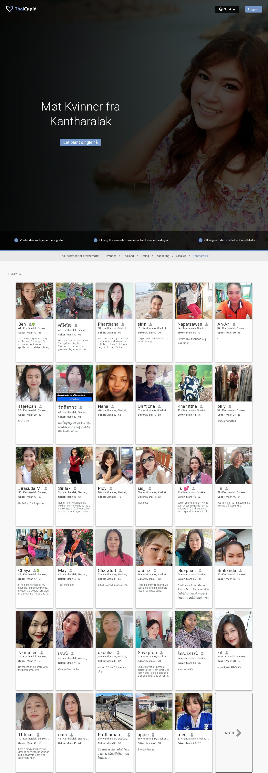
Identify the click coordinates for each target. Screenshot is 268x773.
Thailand (128, 256)
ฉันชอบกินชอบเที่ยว (69, 669)
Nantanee (27, 652)
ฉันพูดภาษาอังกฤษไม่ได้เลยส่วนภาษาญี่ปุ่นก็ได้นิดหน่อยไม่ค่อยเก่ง (113, 753)
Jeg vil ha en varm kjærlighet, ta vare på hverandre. (233, 504)
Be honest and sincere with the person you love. (33, 668)
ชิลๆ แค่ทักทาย (146, 749)
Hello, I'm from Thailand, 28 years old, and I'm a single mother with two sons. (153, 587)
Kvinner (111, 256)
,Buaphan (187, 570)
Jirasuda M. (30, 488)
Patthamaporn (111, 734)
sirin (142, 324)
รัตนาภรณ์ (188, 653)
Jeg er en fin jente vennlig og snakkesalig (153, 340)
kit (219, 652)
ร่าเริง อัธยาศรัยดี (226, 421)
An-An (223, 324)
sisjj (142, 488)
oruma (144, 570)
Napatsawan (190, 324)
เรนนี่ (63, 653)
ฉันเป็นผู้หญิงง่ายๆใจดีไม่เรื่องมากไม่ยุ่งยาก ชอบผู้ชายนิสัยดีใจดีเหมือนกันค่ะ (74, 427)
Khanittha (187, 406)
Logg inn (253, 9)
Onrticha (146, 406)
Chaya (24, 570)
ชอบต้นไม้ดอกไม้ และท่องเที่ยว (112, 669)
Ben (22, 324)
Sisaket (181, 256)
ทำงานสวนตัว (185, 669)
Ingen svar (143, 502)
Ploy (102, 488)
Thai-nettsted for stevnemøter (79, 256)
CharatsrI (107, 570)
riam (62, 734)
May (62, 570)
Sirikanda (226, 570)
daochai (106, 652)
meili (183, 734)
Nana (103, 406)
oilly (221, 406)
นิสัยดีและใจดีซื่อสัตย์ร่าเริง (113, 585)
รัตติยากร (67, 407)
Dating (145, 256)
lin (219, 488)
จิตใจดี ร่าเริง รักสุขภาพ (31, 503)
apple (143, 734)
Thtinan (26, 734)
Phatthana (108, 324)
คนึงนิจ (65, 325)
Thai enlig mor (66, 584)
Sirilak (64, 488)
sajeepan (27, 406)
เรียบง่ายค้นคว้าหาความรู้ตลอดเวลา (192, 341)
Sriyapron (147, 652)
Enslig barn (24, 420)
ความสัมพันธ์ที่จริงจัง (229, 667)
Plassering (162, 256)
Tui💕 (183, 488)
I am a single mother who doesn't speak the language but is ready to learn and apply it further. (33, 753)
